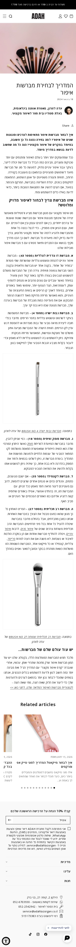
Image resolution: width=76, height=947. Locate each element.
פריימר (11, 539)
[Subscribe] (9, 820)
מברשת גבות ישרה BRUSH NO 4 (41, 431)
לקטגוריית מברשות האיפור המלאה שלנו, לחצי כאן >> (41, 687)
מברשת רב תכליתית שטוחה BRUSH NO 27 (35, 637)
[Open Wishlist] (66, 16)
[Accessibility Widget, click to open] (6, 941)
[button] (4, 16)
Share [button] (66, 125)
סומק (30, 443)
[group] (44, 748)
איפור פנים (27, 529)
